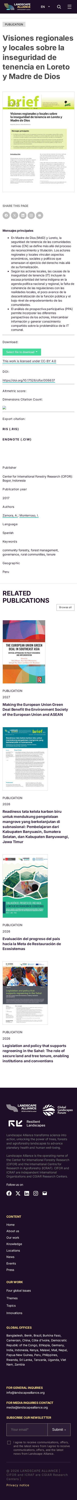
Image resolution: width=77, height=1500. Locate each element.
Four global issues (18, 1290)
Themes (11, 1298)
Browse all (65, 607)
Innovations (14, 1313)
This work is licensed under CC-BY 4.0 (29, 361)
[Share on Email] (39, 215)
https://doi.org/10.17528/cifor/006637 (29, 380)
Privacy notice (17, 1485)
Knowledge (14, 1244)
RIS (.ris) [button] (11, 429)
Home (10, 1224)
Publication (14, 24)
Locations (13, 1250)
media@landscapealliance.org (27, 1407)
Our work (12, 1237)
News (10, 1257)
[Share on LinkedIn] (23, 215)
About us (12, 1231)
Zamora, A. (10, 515)
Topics (10, 1305)
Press (10, 1269)
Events (11, 1263)
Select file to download (20, 352)
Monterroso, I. (29, 515)
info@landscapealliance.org (25, 1392)
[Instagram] (31, 215)
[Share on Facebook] (6, 215)
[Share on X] (14, 215)
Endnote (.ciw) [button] (18, 439)
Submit (58, 1429)
